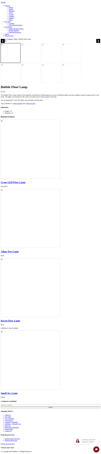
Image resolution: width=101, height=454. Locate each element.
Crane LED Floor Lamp (13, 182)
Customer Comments (11, 422)
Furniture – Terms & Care (13, 424)
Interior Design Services (12, 439)
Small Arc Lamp (9, 393)
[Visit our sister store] (8, 444)
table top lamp (30, 103)
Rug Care (8, 426)
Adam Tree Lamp (10, 251)
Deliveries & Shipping (12, 427)
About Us (8, 415)
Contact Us (8, 431)
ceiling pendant (17, 103)
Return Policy (9, 429)
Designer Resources (11, 440)
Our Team (8, 417)
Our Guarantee (9, 418)
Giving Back (9, 420)
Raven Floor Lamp (10, 320)
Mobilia (3, 2)
